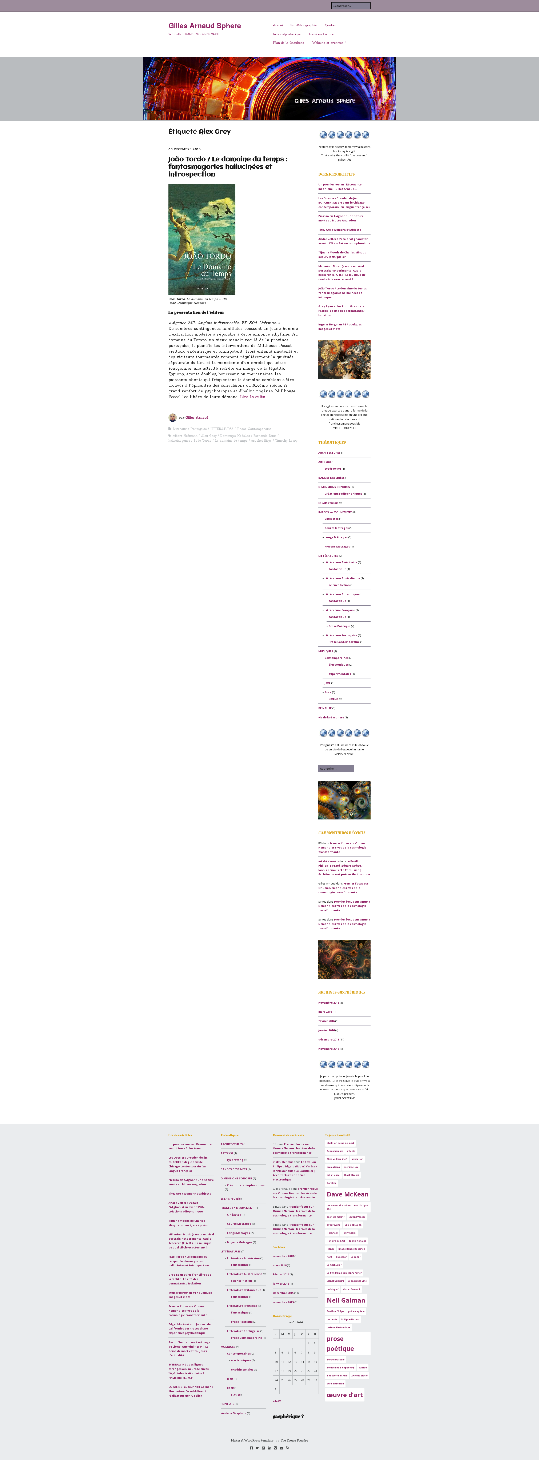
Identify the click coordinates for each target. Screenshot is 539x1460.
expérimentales (340, 674)
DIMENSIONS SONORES (334, 487)
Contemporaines (336, 658)
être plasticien (335, 1383)
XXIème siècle (359, 1375)
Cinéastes (332, 519)
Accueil (278, 25)
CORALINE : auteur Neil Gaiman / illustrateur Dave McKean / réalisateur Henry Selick (190, 1391)
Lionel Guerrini (335, 1280)
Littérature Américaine (341, 562)
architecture (351, 1167)
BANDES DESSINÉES (331, 478)
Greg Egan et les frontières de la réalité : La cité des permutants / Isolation (341, 310)
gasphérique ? (288, 1416)
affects (351, 1151)
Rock (328, 692)
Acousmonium (335, 1151)
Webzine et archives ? (329, 43)
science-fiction (339, 585)
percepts (332, 1319)
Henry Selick (349, 1232)
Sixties (333, 699)
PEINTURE (325, 708)
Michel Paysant (351, 1289)
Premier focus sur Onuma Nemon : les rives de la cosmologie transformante (342, 847)
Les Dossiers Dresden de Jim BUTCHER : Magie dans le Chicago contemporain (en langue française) (344, 202)
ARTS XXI (324, 462)
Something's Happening (341, 1367)
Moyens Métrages (337, 546)
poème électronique (338, 1327)
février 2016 (326, 1021)
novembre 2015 (328, 1049)
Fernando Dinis (264, 436)
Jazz (328, 683)
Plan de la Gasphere (288, 43)
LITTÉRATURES (221, 429)
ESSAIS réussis (328, 503)
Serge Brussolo (335, 1359)
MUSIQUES (325, 651)
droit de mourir (335, 1216)
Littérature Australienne (342, 578)
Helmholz (332, 1232)
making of (333, 1289)
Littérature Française (340, 610)
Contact (331, 25)
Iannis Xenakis (357, 1240)
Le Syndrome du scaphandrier (344, 1272)
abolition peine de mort (340, 1143)
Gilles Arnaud (196, 418)
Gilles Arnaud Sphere (204, 25)
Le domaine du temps (231, 440)
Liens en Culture (321, 34)
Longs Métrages (336, 537)
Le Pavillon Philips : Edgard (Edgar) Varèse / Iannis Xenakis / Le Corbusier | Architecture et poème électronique (295, 1170)
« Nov (277, 1401)
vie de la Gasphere (331, 717)
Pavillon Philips (335, 1311)
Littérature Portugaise (190, 429)
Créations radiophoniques (343, 494)
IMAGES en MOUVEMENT (335, 512)
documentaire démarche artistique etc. (347, 1207)
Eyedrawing (333, 468)
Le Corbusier (334, 1264)
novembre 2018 (328, 1002)
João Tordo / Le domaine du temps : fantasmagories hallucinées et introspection (228, 167)
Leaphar (355, 1256)
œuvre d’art (345, 1395)
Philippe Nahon (350, 1319)
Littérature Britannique (342, 594)
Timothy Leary (286, 440)
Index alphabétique (287, 34)
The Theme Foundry (294, 1440)
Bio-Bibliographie (303, 25)
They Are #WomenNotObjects (339, 230)
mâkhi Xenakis (328, 861)
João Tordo (202, 440)
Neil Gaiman (346, 1300)
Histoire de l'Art (336, 1240)
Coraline (331, 1183)
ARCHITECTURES (329, 452)
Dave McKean (348, 1194)
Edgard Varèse (357, 1216)
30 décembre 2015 (184, 149)
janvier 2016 (326, 1030)
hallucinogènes (179, 440)
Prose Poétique (339, 626)
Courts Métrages (337, 528)
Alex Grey (209, 436)
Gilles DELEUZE (353, 1224)
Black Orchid (351, 1175)
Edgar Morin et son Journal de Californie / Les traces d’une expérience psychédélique (189, 1328)
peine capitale (356, 1311)
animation (357, 1159)
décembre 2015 (328, 1039)
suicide (363, 1367)
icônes (330, 1248)
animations (333, 1167)
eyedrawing (333, 1224)
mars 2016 (325, 1012)
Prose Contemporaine (254, 429)
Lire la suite (252, 396)
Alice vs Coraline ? (337, 1159)
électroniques (339, 664)
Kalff (329, 1256)
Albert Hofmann (185, 436)
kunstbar (341, 1256)
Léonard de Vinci (357, 1280)
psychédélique (261, 440)
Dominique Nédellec (235, 436)
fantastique (337, 569)
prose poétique (340, 1343)
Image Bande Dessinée (351, 1248)
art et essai (333, 1175)
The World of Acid (337, 1375)
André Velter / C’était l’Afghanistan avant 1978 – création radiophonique (186, 1207)
